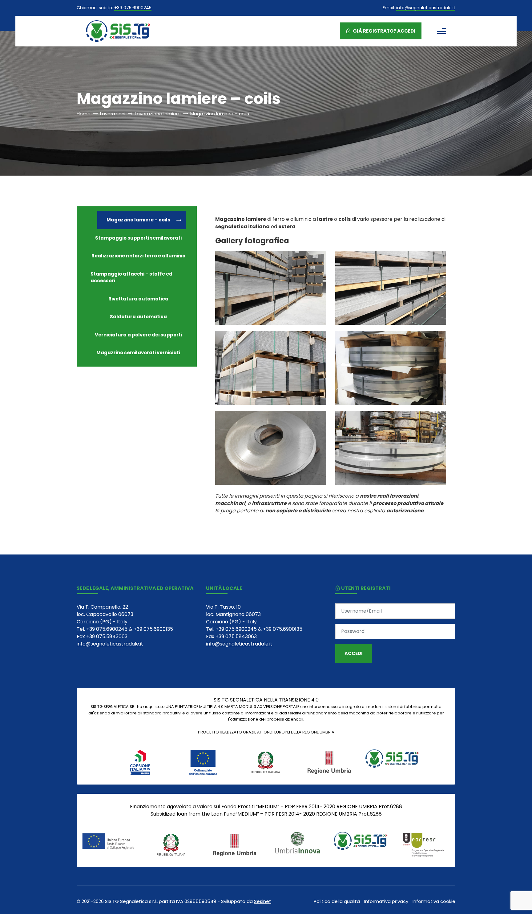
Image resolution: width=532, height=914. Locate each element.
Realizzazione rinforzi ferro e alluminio (138, 255)
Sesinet (262, 901)
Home (84, 113)
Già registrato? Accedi (383, 31)
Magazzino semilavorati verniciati (138, 352)
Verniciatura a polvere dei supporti (138, 335)
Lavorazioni (112, 113)
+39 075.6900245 (132, 8)
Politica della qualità (337, 901)
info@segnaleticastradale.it (425, 8)
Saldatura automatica (138, 316)
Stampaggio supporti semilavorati (138, 238)
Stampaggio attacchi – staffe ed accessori (131, 277)
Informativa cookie (434, 901)
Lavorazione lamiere (158, 113)
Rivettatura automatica (138, 299)
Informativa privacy (386, 901)
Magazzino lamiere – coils (138, 220)
